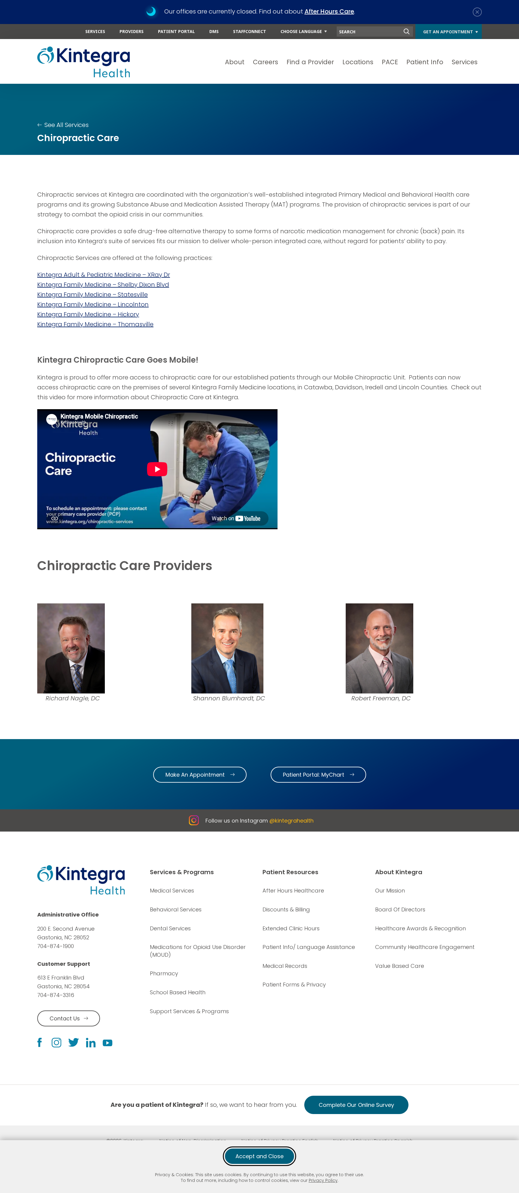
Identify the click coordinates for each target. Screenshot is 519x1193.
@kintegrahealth (291, 820)
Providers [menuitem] (132, 31)
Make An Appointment (195, 774)
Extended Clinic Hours (291, 928)
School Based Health (177, 992)
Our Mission (390, 890)
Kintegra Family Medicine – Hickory (88, 314)
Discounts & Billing (286, 909)
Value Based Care (399, 966)
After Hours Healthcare (293, 890)
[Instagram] (56, 1042)
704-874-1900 (55, 946)
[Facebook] (39, 1042)
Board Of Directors (400, 909)
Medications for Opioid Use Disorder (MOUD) (198, 951)
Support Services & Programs (189, 1011)
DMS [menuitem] (214, 31)
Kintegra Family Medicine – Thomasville (95, 324)
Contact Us (65, 1018)
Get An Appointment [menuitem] (448, 32)
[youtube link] (107, 1042)
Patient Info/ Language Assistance (309, 947)
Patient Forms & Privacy (294, 984)
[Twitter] (73, 1042)
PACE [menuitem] (390, 62)
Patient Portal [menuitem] (176, 31)
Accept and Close (259, 1156)
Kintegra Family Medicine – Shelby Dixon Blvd (103, 284)
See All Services (66, 125)
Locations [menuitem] (357, 62)
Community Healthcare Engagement (425, 947)
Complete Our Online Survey (356, 1105)
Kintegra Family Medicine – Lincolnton (93, 304)
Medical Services (172, 890)
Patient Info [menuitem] (424, 62)
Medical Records (285, 966)
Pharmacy (164, 973)
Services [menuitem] (95, 31)
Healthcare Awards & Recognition (420, 928)
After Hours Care (329, 11)
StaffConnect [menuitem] (249, 31)
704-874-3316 (55, 995)
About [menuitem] (234, 62)
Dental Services (170, 928)
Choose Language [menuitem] (301, 31)
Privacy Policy (323, 1180)
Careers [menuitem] (265, 62)
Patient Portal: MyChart (313, 774)
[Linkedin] (91, 1042)
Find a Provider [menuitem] (310, 62)
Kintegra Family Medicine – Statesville (92, 294)
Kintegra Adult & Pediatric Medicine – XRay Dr (103, 274)
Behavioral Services (176, 909)
